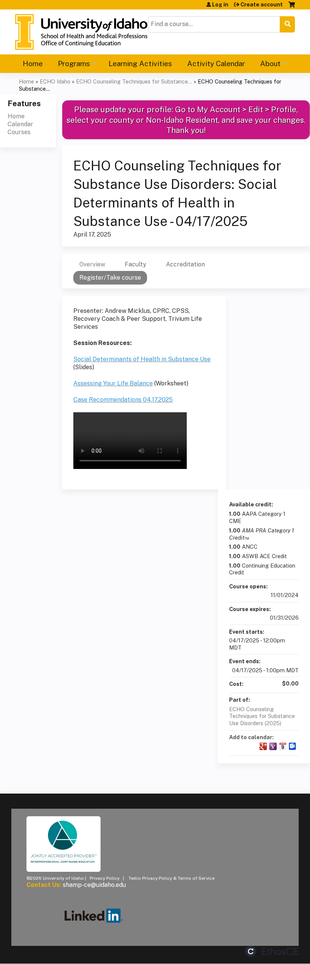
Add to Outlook (292, 746)
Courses (19, 132)
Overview (92, 264)
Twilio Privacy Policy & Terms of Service (172, 878)
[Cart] (291, 7)
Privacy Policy (104, 878)
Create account (261, 4)
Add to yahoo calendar (273, 746)
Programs (74, 63)
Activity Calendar (216, 63)
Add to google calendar (263, 746)
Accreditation (185, 264)
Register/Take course (110, 277)
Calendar (20, 124)
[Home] (81, 31)
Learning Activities (140, 63)
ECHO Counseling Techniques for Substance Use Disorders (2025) (262, 716)
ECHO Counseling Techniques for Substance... (134, 81)
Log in (220, 4)
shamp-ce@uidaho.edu (94, 884)
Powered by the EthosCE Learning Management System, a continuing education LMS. (272, 951)
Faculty (135, 264)
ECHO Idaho (55, 81)
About (270, 63)
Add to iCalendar (283, 746)
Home (33, 63)
